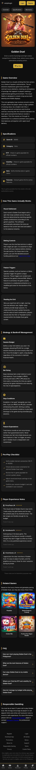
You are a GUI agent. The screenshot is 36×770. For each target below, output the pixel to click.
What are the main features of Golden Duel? (15, 664)
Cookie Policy (27, 749)
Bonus (26, 740)
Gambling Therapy (13, 720)
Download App (9, 737)
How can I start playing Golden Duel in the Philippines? (17, 655)
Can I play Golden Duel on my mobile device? (15, 673)
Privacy (9, 749)
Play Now (18, 66)
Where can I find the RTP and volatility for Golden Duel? (17, 682)
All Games (27, 737)
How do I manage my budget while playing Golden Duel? (17, 691)
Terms (26, 746)
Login (22, 3)
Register (30, 3)
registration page (24, 256)
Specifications (17, 9)
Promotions (9, 740)
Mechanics (29, 9)
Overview (6, 9)
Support (26, 743)
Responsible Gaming (18, 718)
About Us (9, 743)
